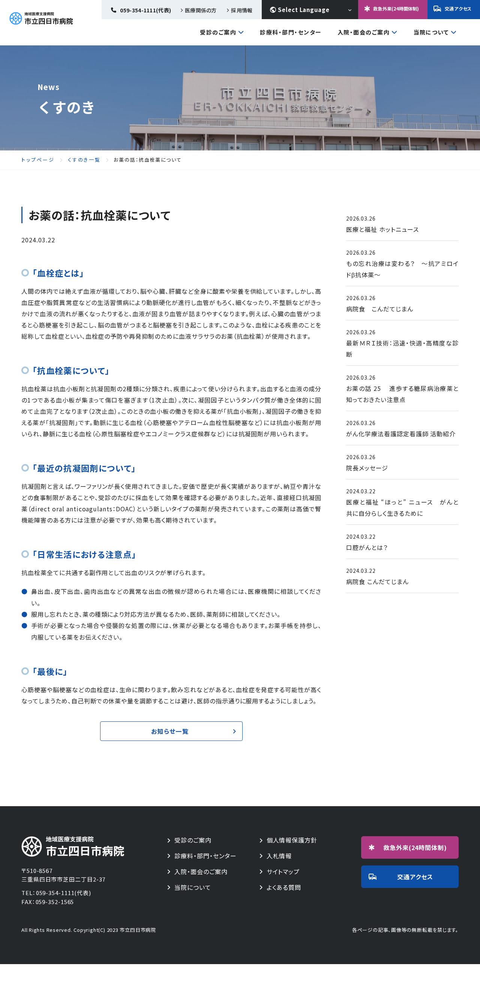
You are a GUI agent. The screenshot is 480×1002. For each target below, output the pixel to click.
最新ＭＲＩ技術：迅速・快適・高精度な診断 (402, 348)
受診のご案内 (218, 32)
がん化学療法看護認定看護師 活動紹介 (401, 433)
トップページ (38, 159)
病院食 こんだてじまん (379, 308)
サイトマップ (283, 872)
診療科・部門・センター (291, 32)
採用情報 (241, 10)
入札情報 (279, 856)
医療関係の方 (200, 10)
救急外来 (415, 847)
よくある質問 (284, 887)
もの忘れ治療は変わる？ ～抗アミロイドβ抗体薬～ (402, 269)
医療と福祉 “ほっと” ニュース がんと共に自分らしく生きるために (402, 507)
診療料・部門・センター (205, 856)
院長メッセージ (367, 467)
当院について (431, 32)
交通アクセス (458, 8)
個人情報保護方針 (292, 840)
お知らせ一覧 (170, 731)
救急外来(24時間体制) (396, 8)
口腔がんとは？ (367, 547)
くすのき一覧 (84, 159)
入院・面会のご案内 (364, 32)
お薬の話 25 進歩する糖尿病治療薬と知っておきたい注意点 (402, 394)
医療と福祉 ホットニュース (382, 229)
